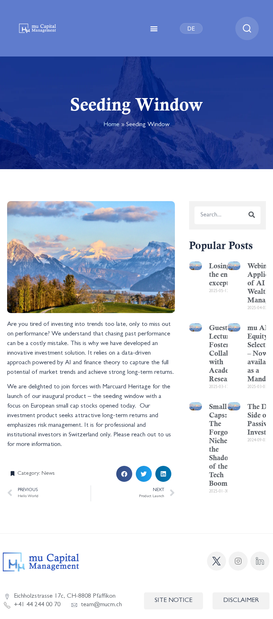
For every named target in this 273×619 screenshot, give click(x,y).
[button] (154, 28)
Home (111, 125)
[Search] (252, 215)
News (48, 474)
